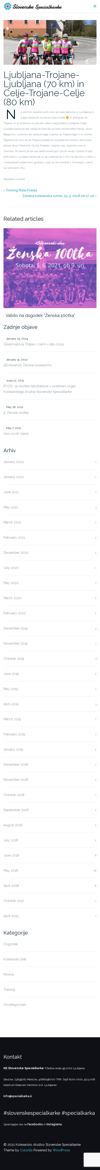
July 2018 (10, 840)
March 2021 (12, 522)
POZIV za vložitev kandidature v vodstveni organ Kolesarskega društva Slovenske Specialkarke (39, 389)
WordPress (61, 1150)
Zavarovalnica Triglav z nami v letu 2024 (33, 344)
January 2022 (13, 477)
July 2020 (11, 568)
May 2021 (10, 507)
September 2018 (16, 810)
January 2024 (13, 462)
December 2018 (15, 764)
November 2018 (15, 780)
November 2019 (15, 643)
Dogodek (10, 944)
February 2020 (14, 613)
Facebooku (35, 1124)
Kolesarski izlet (14, 959)
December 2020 (15, 552)
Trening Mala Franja (21, 190)
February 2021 (14, 537)
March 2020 (12, 598)
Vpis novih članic (16, 433)
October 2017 (13, 901)
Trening (9, 989)
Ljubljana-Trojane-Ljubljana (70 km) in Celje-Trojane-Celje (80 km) (44, 88)
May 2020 (11, 583)
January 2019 (13, 749)
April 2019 (11, 704)
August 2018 (12, 825)
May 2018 (10, 870)
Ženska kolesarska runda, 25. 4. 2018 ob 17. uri (58, 196)
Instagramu (54, 1124)
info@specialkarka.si (17, 1096)
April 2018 (11, 886)
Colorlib (26, 1150)
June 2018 (11, 855)
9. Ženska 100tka (15, 413)
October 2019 (13, 658)
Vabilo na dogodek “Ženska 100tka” (40, 315)
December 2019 (15, 628)
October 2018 (13, 795)
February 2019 (14, 734)
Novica (8, 974)
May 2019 (10, 689)
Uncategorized (14, 1005)
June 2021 (11, 492)
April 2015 (10, 916)
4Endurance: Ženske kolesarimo (27, 365)
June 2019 (11, 674)
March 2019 (12, 719)
